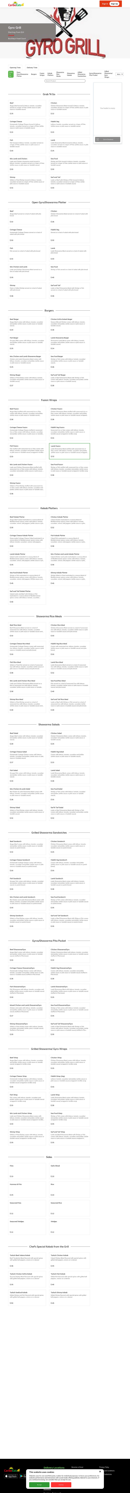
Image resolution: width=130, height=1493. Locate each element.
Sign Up (114, 4)
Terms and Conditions (107, 1471)
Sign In (105, 4)
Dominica (47, 1490)
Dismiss (61, 1485)
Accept (39, 1485)
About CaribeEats (105, 1474)
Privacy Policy (104, 1467)
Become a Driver (77, 1467)
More (118, 74)
